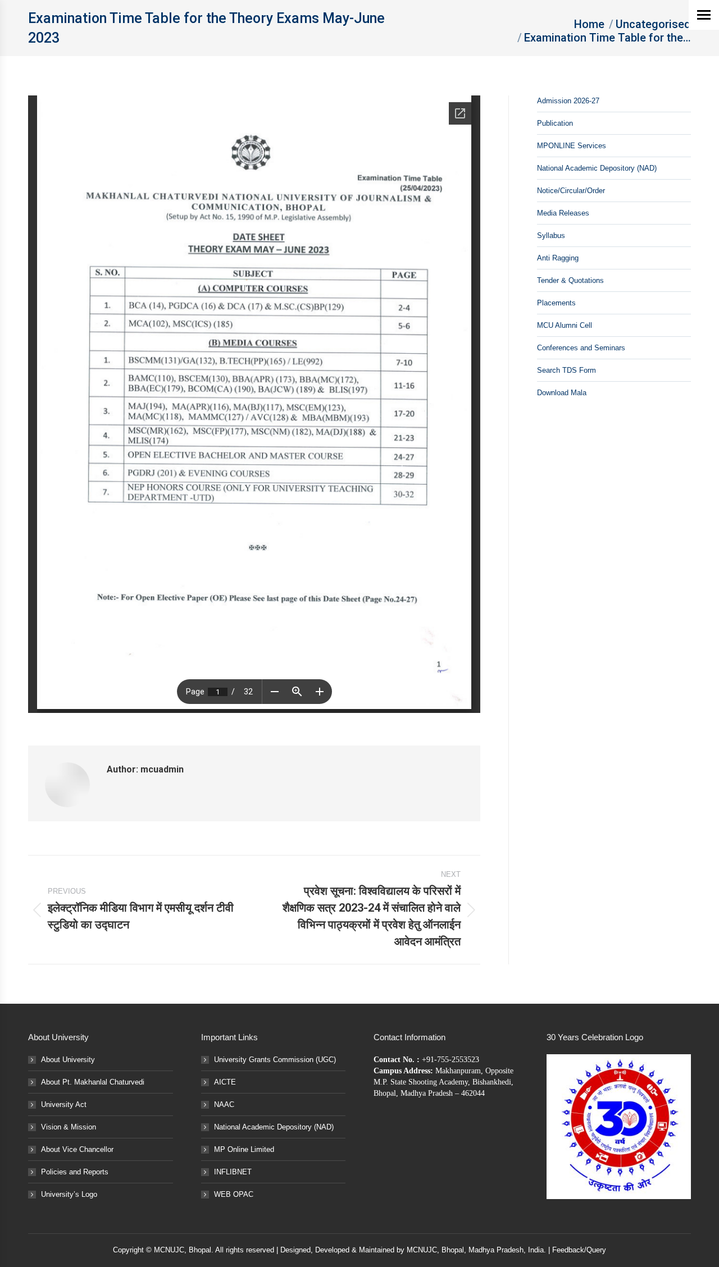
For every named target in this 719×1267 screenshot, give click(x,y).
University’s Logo (69, 1194)
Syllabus (551, 235)
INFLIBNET (233, 1172)
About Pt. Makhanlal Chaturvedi (92, 1082)
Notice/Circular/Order (571, 190)
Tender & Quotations (570, 280)
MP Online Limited (244, 1149)
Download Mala (561, 392)
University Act (64, 1104)
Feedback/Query (579, 1250)
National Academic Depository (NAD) (597, 168)
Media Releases (563, 213)
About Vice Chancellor (77, 1149)
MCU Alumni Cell (564, 325)
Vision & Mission (68, 1127)
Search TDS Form (566, 370)
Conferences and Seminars (581, 348)
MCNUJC (422, 1250)
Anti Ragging (558, 258)
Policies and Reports (74, 1172)
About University (68, 1059)
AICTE (225, 1082)
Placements (556, 303)
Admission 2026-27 (568, 101)
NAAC (224, 1104)
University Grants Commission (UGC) (275, 1059)
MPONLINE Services (571, 145)
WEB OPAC (233, 1194)
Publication (555, 123)
